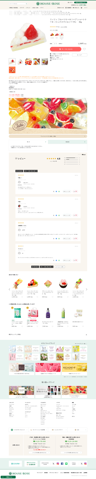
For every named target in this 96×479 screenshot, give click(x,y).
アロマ (73, 413)
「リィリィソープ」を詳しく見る (48, 136)
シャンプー (58, 404)
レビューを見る (64, 26)
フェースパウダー (28, 409)
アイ (25, 413)
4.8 (58, 158)
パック (10, 410)
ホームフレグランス (59, 418)
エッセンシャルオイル (60, 416)
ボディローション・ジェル (45, 412)
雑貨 (73, 402)
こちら (22, 94)
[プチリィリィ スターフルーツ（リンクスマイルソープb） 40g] (48, 284)
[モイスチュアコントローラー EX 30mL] (48, 313)
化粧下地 (26, 404)
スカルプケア (58, 408)
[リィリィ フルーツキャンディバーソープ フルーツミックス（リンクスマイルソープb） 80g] (17, 284)
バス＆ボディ (43, 402)
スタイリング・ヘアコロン (61, 410)
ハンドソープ (43, 419)
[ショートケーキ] (28, 37)
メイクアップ (27, 412)
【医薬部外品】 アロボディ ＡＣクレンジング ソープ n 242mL (63, 323)
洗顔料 (10, 406)
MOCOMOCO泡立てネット (78, 321)
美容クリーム (11, 415)
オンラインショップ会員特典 (39, 429)
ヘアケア (58, 402)
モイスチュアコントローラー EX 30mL (47, 322)
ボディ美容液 (43, 416)
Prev (9, 289)
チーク (26, 416)
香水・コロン (58, 415)
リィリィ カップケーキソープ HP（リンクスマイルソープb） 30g (63, 292)
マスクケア (74, 410)
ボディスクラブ (43, 404)
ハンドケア (43, 421)
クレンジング (11, 404)
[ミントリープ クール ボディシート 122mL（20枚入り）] (17, 313)
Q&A (78, 429)
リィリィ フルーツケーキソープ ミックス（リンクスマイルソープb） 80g (32, 292)
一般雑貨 (73, 409)
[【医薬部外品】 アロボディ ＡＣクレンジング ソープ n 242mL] (63, 313)
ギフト (73, 416)
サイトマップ (39, 472)
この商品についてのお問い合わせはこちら (60, 53)
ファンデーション (28, 407)
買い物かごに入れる (65, 49)
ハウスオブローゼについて (19, 429)
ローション (11, 407)
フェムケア (43, 424)
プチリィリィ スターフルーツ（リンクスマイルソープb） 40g (47, 292)
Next (86, 289)
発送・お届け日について (57, 55)
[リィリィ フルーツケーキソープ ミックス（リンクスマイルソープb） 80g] (33, 284)
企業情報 (85, 472)
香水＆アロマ (59, 413)
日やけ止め (43, 418)
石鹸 (41, 407)
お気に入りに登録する (84, 49)
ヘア (73, 412)
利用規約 (46, 472)
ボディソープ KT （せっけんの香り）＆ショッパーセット (32, 323)
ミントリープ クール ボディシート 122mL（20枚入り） (17, 323)
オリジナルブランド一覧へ (80, 343)
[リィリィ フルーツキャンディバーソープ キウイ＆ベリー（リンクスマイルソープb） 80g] (78, 284)
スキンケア (11, 402)
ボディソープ (43, 406)
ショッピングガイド (58, 429)
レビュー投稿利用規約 (64, 472)
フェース (73, 406)
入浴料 (42, 409)
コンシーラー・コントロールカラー (31, 406)
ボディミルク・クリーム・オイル (46, 413)
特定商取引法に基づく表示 (76, 472)
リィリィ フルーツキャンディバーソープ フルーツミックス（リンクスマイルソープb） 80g (17, 293)
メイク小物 (74, 404)
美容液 (10, 413)
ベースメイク (27, 402)
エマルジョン (11, 409)
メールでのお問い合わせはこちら (39, 452)
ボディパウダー (43, 415)
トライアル (11, 416)
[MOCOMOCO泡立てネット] (78, 313)
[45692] (12, 61)
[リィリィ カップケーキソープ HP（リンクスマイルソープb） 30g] (63, 284)
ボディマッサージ (44, 410)
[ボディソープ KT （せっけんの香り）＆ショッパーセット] (33, 313)
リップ (26, 415)
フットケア (43, 422)
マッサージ (11, 412)
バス (73, 407)
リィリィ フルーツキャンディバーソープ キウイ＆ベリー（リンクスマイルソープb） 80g (78, 293)
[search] (27, 4)
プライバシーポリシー (54, 472)
